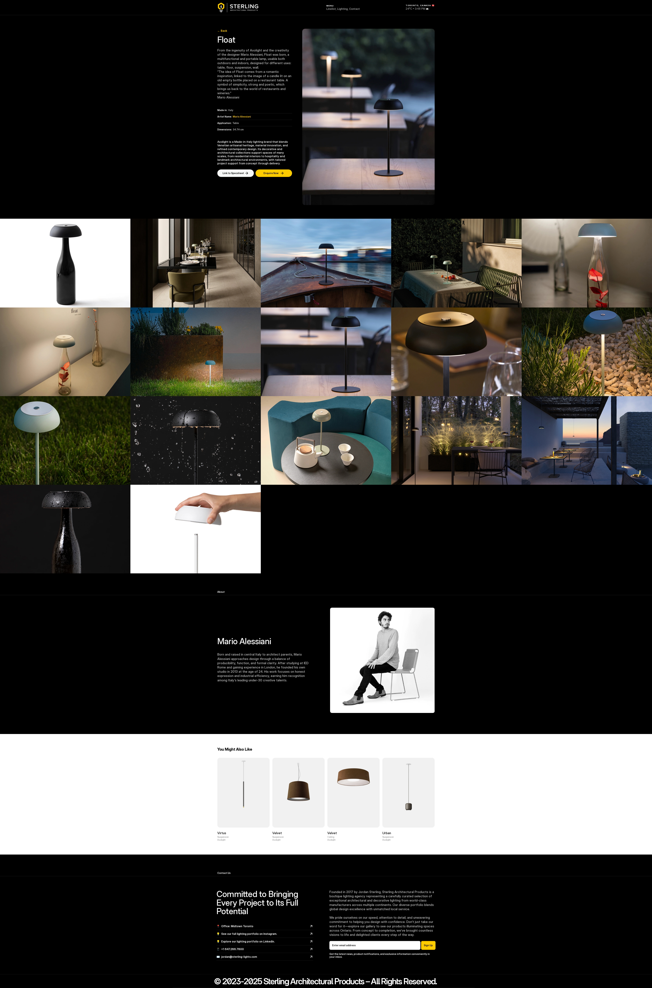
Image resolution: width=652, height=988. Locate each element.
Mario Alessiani (242, 116)
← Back (222, 30)
